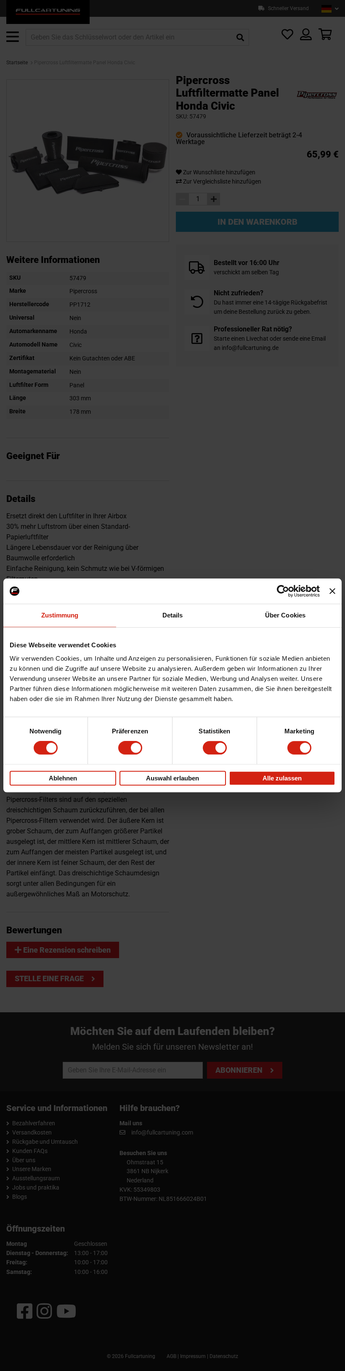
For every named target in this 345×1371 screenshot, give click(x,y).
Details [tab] (172, 615)
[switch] (130, 748)
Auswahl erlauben (172, 778)
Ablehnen (63, 778)
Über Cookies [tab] (285, 615)
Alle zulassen (282, 778)
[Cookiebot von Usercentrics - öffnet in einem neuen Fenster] (283, 591)
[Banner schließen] (332, 591)
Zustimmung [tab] (60, 615)
